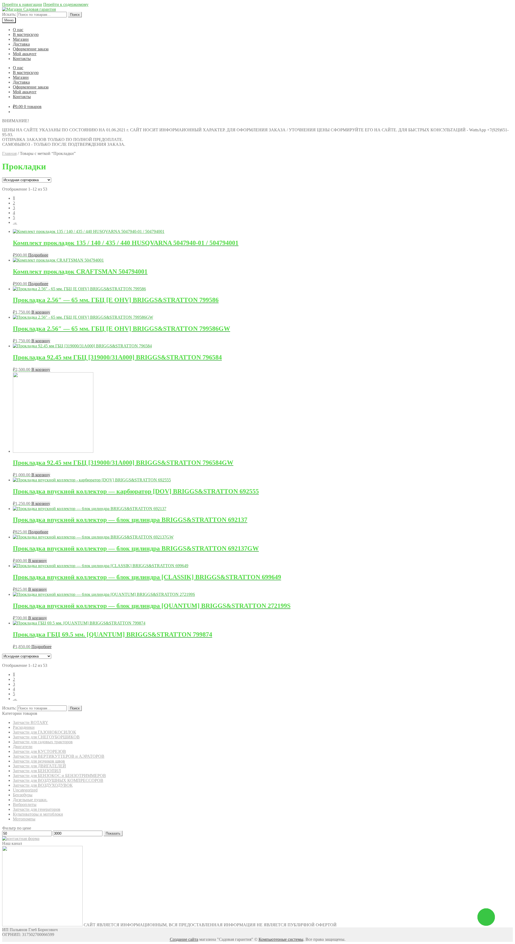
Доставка (21, 44)
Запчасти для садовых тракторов (43, 741)
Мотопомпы (24, 819)
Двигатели (22, 746)
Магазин (21, 39)
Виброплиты (24, 804)
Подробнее (38, 255)
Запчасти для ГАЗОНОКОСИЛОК (44, 732)
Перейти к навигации (22, 4)
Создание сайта (184, 939)
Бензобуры (22, 795)
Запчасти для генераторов (36, 809)
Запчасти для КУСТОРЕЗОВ (39, 751)
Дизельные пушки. (30, 799)
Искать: (9, 14)
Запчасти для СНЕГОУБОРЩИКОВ (46, 737)
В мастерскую (26, 34)
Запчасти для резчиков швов (39, 761)
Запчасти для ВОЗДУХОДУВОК (43, 785)
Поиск (75, 15)
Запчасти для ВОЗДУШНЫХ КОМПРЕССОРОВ (58, 780)
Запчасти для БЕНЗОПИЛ (37, 770)
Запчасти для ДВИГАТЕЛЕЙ (39, 766)
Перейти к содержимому (66, 4)
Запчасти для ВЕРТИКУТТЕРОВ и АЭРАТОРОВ (58, 756)
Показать (113, 833)
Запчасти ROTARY (30, 722)
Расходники (24, 727)
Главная (9, 153)
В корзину (40, 312)
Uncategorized (25, 790)
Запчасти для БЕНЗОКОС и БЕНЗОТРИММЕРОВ (59, 775)
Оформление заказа (31, 49)
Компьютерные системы (281, 939)
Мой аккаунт (24, 53)
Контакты (22, 58)
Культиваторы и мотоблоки (38, 814)
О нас (18, 29)
